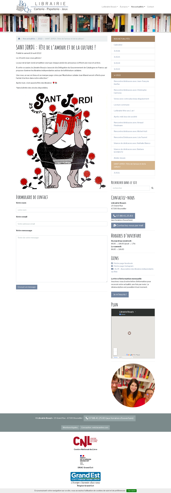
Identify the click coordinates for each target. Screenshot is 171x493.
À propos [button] (124, 7)
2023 (117, 69)
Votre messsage (24, 230)
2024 (117, 63)
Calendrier (118, 45)
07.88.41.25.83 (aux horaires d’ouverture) (111, 418)
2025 (117, 57)
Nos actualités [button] (137, 7)
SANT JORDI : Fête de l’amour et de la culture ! (130, 165)
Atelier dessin (119, 158)
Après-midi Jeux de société (125, 117)
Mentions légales (70, 427)
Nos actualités (29, 39)
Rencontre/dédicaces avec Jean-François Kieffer (131, 82)
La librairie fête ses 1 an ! (124, 111)
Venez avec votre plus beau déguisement (131, 99)
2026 (117, 51)
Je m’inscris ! (120, 294)
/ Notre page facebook (123, 263)
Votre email (21, 217)
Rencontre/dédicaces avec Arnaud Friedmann (128, 124)
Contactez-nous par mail (129, 225)
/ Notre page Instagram (123, 266)
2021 (117, 173)
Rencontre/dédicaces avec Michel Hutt (130, 131)
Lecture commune (121, 105)
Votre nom (21, 203)
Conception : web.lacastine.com (94, 427)
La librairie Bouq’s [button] (109, 7)
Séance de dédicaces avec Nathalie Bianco (132, 143)
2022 (40, 39)
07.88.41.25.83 (124, 215)
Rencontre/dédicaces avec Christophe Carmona (130, 91)
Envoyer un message (27, 287)
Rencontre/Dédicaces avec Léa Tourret (130, 137)
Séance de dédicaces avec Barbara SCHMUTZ (129, 150)
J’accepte (131, 490)
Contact (150, 7)
